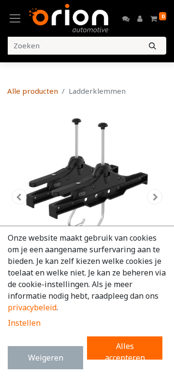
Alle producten (32, 91)
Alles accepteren (125, 350)
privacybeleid (32, 307)
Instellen (24, 323)
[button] (19, 196)
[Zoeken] (152, 46)
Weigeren (45, 357)
